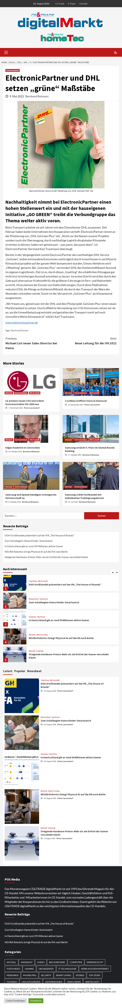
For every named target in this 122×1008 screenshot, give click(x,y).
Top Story (33, 581)
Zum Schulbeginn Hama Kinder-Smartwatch (29, 540)
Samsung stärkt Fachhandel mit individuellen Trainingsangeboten (84, 496)
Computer (76, 962)
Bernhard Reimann (37, 96)
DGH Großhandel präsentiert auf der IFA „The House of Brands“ (40, 535)
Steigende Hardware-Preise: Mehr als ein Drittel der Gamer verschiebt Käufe (46, 556)
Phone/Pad (33, 599)
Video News (74, 981)
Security (46, 975)
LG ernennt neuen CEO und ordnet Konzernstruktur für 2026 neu (24, 402)
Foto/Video (13, 968)
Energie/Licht (95, 962)
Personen (12, 975)
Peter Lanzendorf (32, 408)
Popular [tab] (19, 671)
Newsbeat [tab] (34, 671)
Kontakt (83, 3)
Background (57, 962)
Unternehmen (12, 70)
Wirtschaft (34, 393)
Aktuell (9, 393)
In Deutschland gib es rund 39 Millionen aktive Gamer (34, 546)
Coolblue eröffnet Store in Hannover (86, 400)
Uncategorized (31, 981)
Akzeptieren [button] (35, 1000)
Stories (80, 975)
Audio (40, 962)
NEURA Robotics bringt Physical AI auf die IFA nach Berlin (36, 551)
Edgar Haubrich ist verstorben (22, 447)
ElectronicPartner (19, 330)
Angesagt (27, 962)
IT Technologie (67, 968)
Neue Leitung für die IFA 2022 (96, 340)
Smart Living (41, 635)
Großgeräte (46, 968)
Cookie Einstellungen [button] (15, 1000)
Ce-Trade (59, 3)
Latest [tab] (8, 671)
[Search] (115, 53)
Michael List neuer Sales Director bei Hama (31, 343)
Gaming (32, 617)
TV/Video (12, 981)
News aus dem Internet (95, 968)
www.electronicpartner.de (21, 322)
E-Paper (72, 3)
